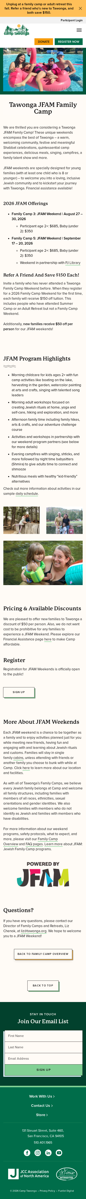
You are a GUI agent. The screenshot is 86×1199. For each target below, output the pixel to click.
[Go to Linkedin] (48, 1153)
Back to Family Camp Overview (43, 954)
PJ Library (72, 263)
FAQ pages (34, 844)
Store (40, 1115)
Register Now (68, 42)
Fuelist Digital (66, 1190)
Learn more (53, 844)
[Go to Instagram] (37, 1153)
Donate (43, 42)
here (48, 639)
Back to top (43, 985)
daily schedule (27, 493)
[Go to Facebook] (27, 1153)
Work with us (40, 1096)
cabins (18, 758)
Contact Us (40, 1105)
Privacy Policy (47, 1190)
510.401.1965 (43, 1142)
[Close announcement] (80, 8)
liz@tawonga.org (34, 931)
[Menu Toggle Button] (79, 30)
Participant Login (72, 20)
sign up (19, 692)
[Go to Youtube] (59, 1153)
